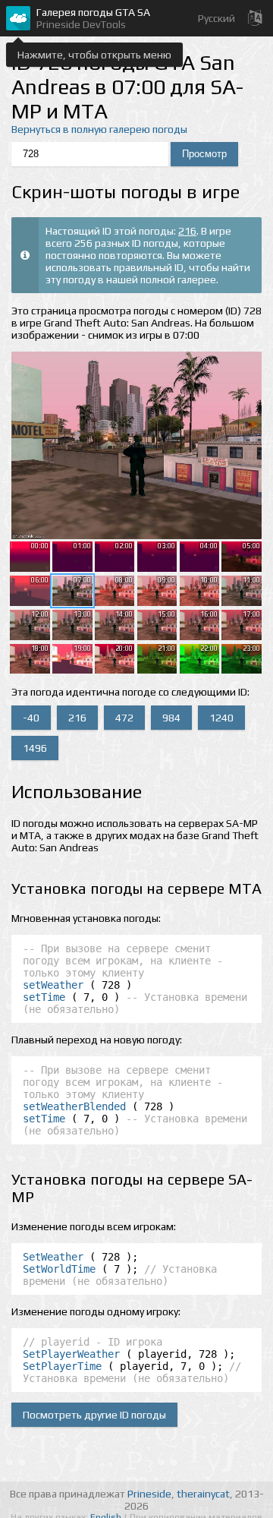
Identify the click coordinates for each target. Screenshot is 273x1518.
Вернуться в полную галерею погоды (99, 129)
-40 (31, 718)
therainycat (203, 1494)
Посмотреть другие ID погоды (94, 1415)
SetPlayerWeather (71, 1354)
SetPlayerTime (62, 1366)
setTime (44, 997)
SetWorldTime (59, 1269)
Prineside (149, 1494)
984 (171, 718)
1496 (35, 748)
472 (124, 718)
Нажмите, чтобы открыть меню (94, 55)
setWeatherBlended (74, 1106)
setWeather (53, 985)
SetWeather (53, 1257)
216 (187, 231)
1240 (221, 718)
